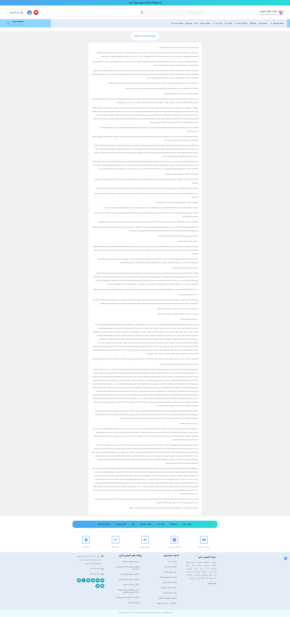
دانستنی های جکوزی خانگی (128, 579)
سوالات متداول (205, 23)
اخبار (195, 23)
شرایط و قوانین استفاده (167, 598)
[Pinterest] (79, 580)
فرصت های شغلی (170, 592)
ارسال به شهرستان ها (168, 577)
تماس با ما (228, 23)
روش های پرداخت (170, 572)
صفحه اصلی (262, 23)
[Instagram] (84, 580)
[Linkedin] (88, 580)
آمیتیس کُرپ (130, 612)
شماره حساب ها (177, 23)
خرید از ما (219, 23)
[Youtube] (93, 580)
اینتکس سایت (242, 23)
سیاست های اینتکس (169, 587)
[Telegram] (102, 586)
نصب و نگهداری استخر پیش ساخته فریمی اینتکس (128, 591)
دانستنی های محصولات (130, 561)
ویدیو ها (188, 23)
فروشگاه (253, 23)
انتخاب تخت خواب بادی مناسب (127, 597)
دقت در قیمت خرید (169, 582)
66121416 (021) (18, 21)
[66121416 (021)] (8, 23)
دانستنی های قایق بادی (130, 574)
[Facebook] (102, 580)
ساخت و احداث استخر (131, 584)
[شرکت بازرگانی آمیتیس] (281, 12)
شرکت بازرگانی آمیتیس (268, 11)
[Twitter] (97, 580)
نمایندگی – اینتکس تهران (167, 603)
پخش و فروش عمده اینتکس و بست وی (127, 567)
